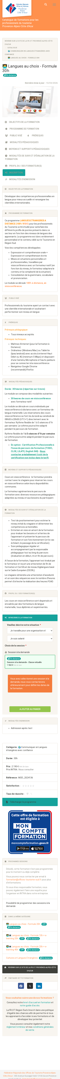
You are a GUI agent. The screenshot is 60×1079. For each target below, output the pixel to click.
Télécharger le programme (22, 802)
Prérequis (37, 135)
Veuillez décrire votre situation (23, 625)
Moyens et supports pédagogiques (28, 149)
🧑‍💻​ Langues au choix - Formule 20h (23, 924)
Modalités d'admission (22, 179)
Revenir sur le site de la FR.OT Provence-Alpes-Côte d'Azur (32, 969)
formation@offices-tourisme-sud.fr (23, 879)
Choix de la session (15, 645)
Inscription (16, 172)
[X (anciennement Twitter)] (30, 986)
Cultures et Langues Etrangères (22, 958)
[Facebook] (21, 986)
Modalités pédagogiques (23, 142)
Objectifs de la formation (24, 122)
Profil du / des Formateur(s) (25, 166)
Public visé (15, 135)
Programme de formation (24, 129)
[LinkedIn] (39, 986)
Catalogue (12, 48)
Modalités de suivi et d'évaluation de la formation (29, 157)
